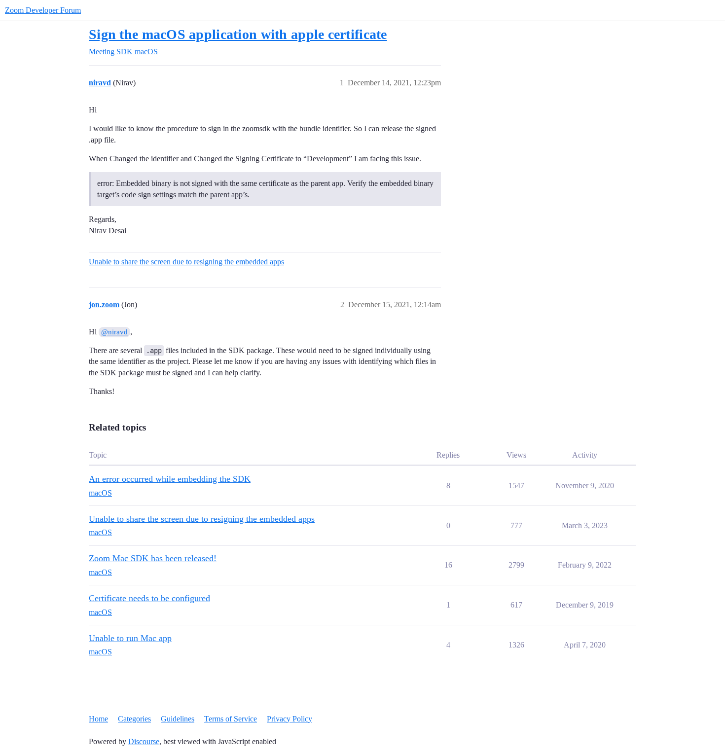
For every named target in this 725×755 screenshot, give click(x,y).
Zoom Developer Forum (43, 10)
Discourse (143, 741)
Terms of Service (230, 719)
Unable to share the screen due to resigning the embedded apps (186, 261)
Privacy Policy (289, 719)
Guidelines (177, 719)
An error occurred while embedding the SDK (170, 479)
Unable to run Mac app (130, 638)
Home (98, 719)
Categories (134, 719)
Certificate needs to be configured (149, 598)
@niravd (114, 332)
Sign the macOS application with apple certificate (238, 34)
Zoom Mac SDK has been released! (153, 558)
